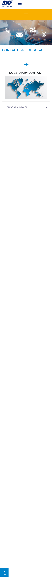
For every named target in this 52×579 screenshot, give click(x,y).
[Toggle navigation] (20, 4)
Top (4, 574)
